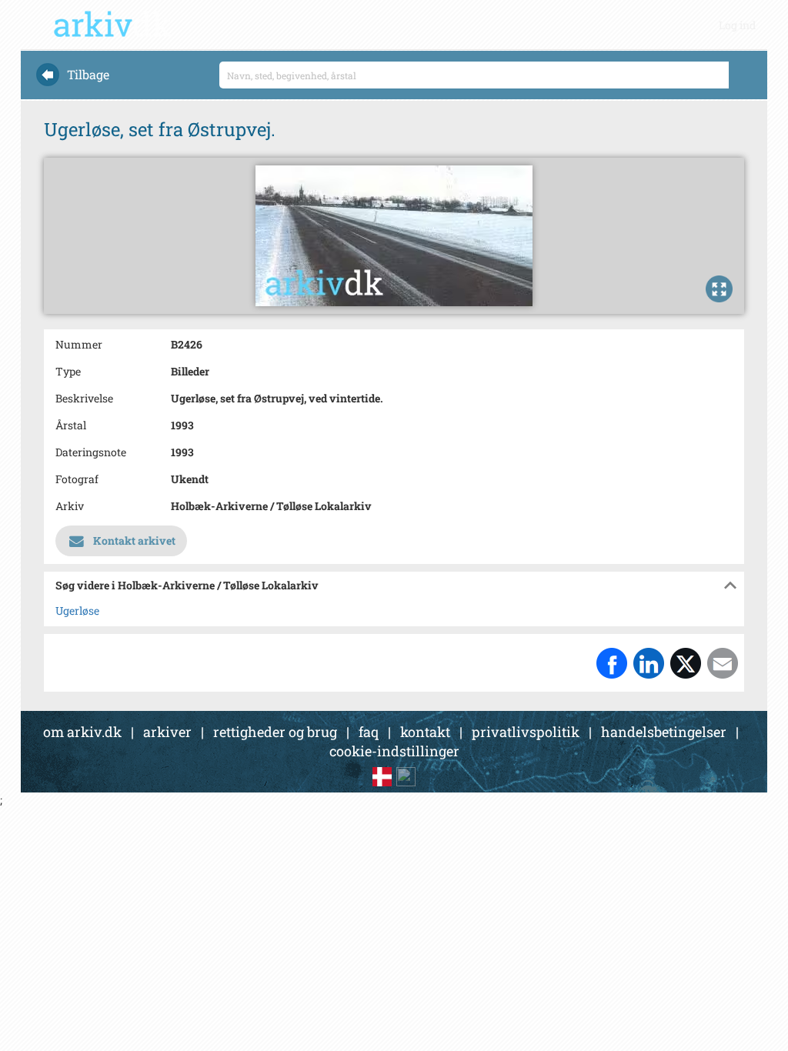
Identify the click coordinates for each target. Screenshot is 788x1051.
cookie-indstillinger (394, 751)
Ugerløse (77, 610)
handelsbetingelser (663, 731)
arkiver (167, 731)
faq (369, 731)
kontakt (425, 731)
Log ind (737, 25)
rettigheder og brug (275, 731)
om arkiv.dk (82, 731)
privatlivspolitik (525, 731)
